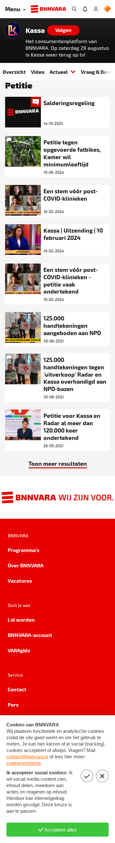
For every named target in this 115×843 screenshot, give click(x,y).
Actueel (59, 72)
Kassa (35, 30)
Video (37, 72)
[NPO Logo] (107, 9)
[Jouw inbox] (85, 9)
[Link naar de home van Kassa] (12, 30)
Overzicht (14, 72)
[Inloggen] (96, 9)
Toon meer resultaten (57, 463)
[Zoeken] (74, 9)
